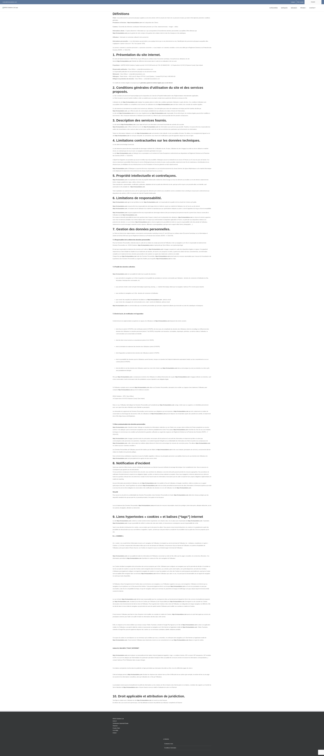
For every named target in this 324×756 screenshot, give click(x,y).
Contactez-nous (168, 743)
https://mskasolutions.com (134, 22)
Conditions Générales (170, 748)
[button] (319, 7)
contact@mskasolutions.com (10, 2)
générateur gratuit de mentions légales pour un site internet (156, 83)
